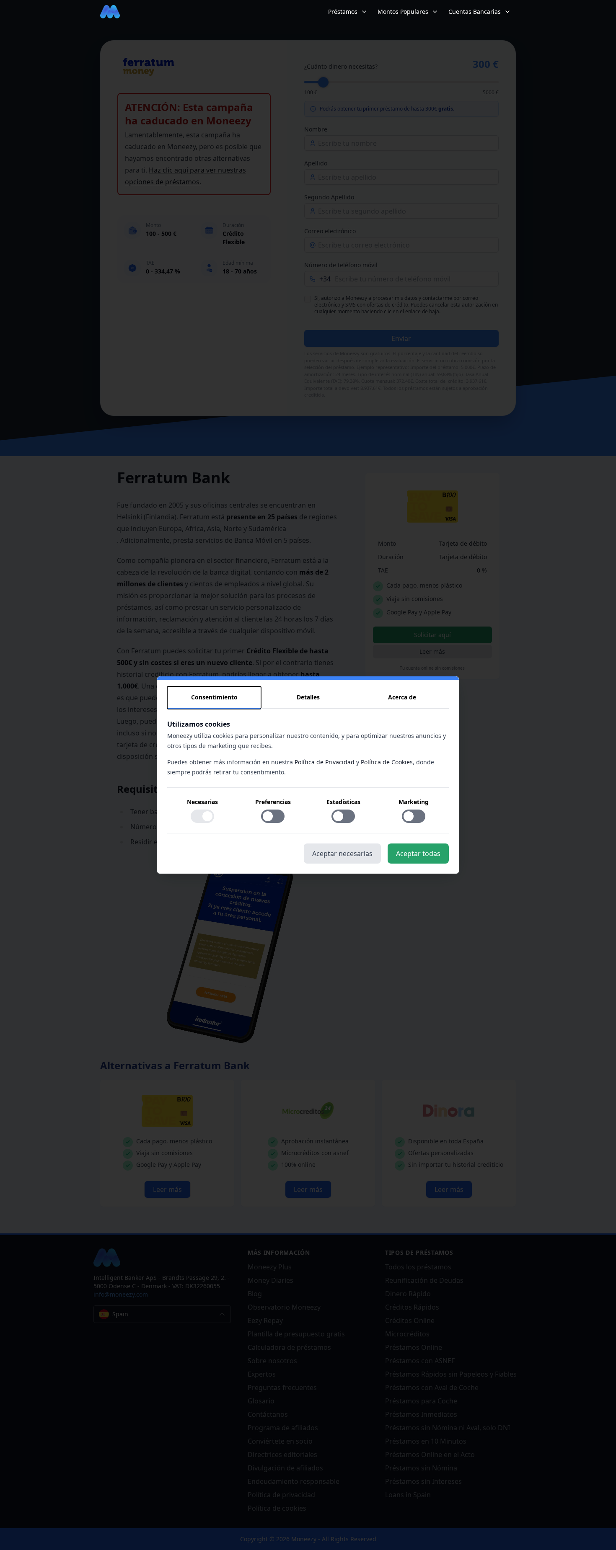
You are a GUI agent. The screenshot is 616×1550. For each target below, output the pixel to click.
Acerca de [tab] (402, 697)
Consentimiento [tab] (214, 697)
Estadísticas (343, 802)
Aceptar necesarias (342, 853)
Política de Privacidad (325, 762)
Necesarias (202, 802)
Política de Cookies (387, 762)
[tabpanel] (308, 776)
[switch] (202, 816)
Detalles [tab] (308, 697)
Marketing (414, 802)
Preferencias (273, 802)
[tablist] (308, 697)
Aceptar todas (418, 853)
